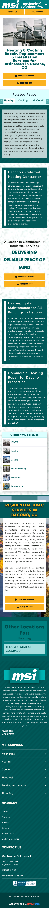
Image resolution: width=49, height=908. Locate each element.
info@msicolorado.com (13, 875)
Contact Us (12, 12)
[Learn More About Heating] (24, 451)
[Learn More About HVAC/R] (24, 442)
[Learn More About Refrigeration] (24, 486)
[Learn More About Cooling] (24, 459)
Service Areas (8, 833)
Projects (5, 822)
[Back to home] (22, 4)
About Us (6, 817)
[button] (46, 5)
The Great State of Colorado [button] (19, 648)
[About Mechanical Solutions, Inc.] (24, 675)
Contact (5, 811)
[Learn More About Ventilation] (24, 477)
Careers (5, 828)
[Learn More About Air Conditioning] (24, 468)
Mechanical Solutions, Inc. (18, 856)
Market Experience (10, 839)
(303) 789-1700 (9, 870)
